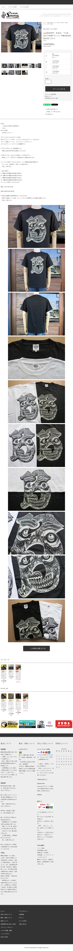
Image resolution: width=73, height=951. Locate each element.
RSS (2, 937)
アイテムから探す (24, 7)
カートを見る (22, 921)
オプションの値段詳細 (50, 94)
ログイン (21, 917)
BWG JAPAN (50, 22)
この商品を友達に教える (51, 109)
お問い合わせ (22, 924)
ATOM (6, 937)
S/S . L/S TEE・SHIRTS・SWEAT (61, 22)
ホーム (3, 7)
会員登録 (21, 914)
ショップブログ (5, 933)
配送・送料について (6, 917)
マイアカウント (23, 911)
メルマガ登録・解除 (6, 930)
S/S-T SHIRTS (53, 29)
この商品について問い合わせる (52, 111)
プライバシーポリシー (7, 927)
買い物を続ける (49, 114)
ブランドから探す (12, 7)
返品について (48, 96)
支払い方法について (6, 914)
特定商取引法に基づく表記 (51, 98)
